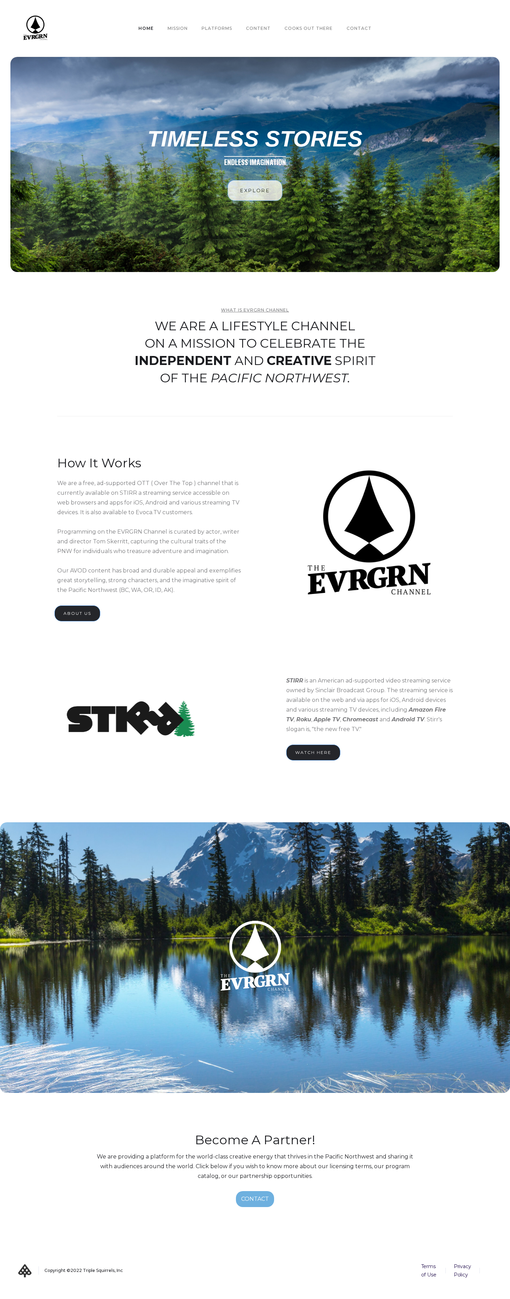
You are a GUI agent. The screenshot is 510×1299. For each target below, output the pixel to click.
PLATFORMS (217, 28)
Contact (359, 28)
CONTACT (255, 1199)
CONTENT (258, 28)
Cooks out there (308, 28)
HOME (146, 28)
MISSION (178, 28)
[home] (35, 28)
